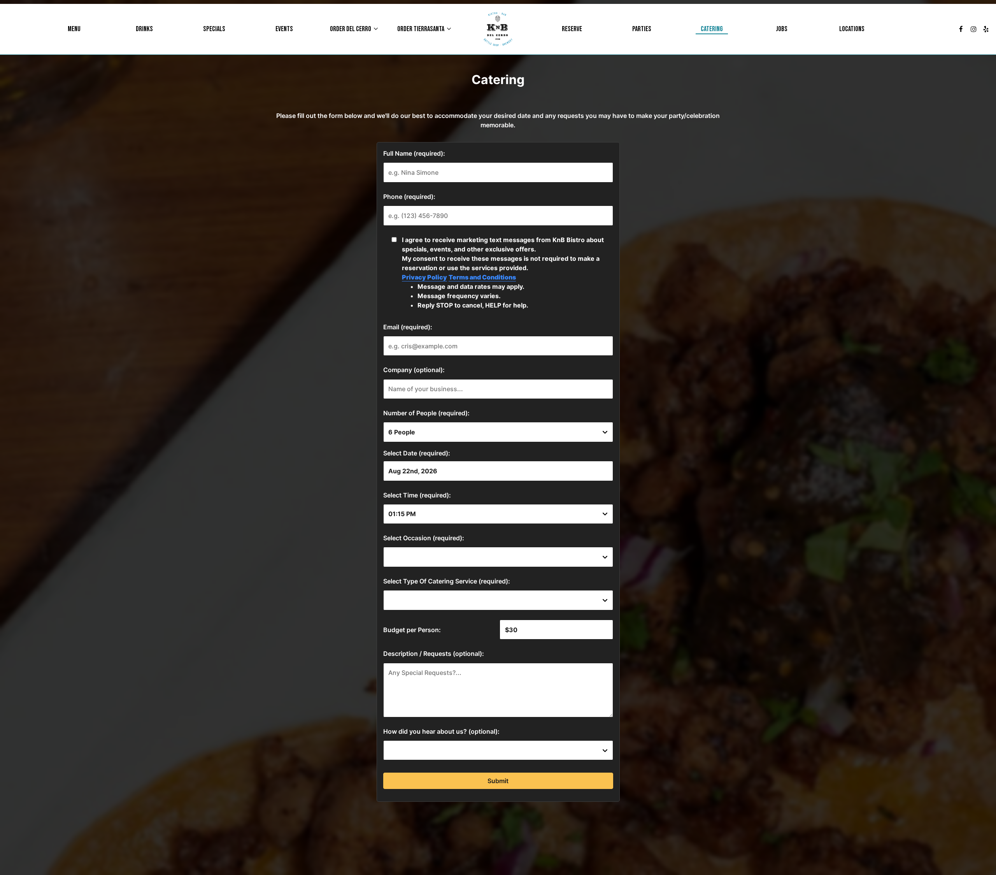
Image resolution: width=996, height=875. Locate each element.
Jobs (781, 29)
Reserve (572, 29)
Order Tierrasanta (421, 29)
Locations (851, 29)
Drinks (144, 29)
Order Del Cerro (351, 29)
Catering (712, 29)
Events (284, 29)
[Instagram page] (973, 29)
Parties (641, 29)
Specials (214, 29)
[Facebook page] (961, 29)
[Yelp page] (986, 29)
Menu (74, 29)
